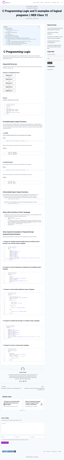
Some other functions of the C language (12, 36)
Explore (37, 2)
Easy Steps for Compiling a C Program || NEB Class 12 (11, 387)
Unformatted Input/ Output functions (12, 35)
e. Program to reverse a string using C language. (14, 44)
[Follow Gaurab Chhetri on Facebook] (20, 381)
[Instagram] (7, 451)
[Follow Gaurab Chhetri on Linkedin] (25, 381)
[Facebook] (3, 451)
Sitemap (59, 451)
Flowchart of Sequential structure (13, 30)
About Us (48, 451)
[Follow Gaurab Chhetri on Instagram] (24, 381)
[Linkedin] (13, 451)
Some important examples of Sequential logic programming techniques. (17, 38)
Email (17, 437)
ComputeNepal (35, 456)
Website (32, 437)
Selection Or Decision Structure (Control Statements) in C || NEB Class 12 (34, 388)
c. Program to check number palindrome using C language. (15, 42)
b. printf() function (10, 34)
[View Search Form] (62, 2)
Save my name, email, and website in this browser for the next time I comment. (15, 439)
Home (34, 2)
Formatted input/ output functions (11, 32)
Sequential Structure (9, 29)
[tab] (21, 410)
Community (54, 2)
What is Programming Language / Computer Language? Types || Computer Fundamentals (33, 403)
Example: (10, 31)
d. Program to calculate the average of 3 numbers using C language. (17, 43)
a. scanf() (8, 33)
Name (3, 437)
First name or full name (51, 54)
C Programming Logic (8, 28)
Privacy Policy (54, 451)
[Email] (15, 451)
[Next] (41, 404)
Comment (4, 423)
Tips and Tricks (50, 69)
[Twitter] (5, 451)
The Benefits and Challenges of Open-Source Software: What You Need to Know (54, 47)
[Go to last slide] (4, 404)
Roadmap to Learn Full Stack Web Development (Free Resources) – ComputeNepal (11, 403)
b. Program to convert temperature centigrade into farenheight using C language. (19, 41)
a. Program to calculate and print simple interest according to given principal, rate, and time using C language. (21, 40)
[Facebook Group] (9, 451)
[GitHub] (11, 451)
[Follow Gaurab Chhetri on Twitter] (22, 381)
